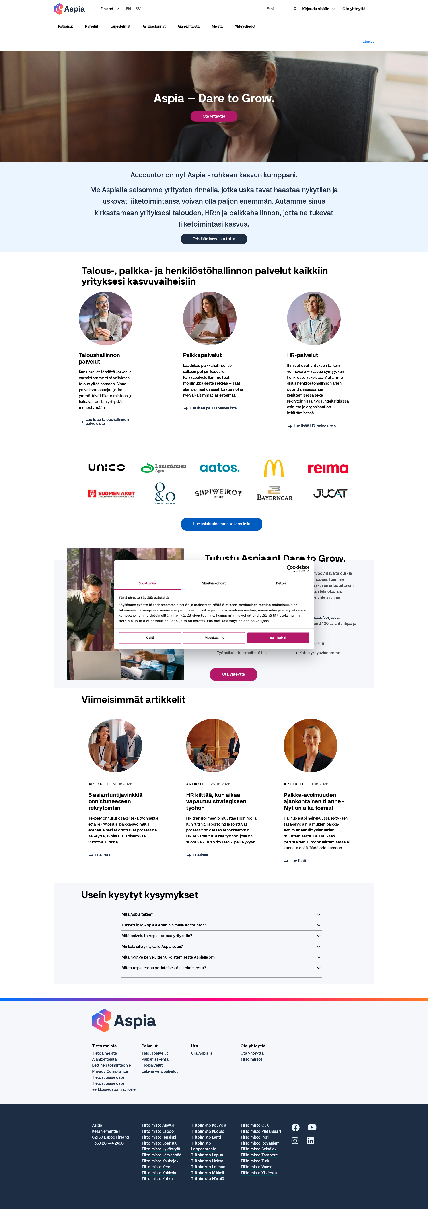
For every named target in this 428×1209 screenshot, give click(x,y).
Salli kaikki (278, 638)
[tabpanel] (110, 359)
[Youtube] (312, 1129)
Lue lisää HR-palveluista (315, 426)
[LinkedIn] (310, 1142)
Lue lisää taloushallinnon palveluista (107, 421)
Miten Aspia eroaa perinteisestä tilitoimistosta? (163, 967)
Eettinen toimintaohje (111, 1065)
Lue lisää (103, 855)
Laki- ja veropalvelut (160, 1071)
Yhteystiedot (245, 26)
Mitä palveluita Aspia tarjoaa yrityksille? (156, 935)
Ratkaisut (65, 26)
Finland (106, 8)
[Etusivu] (69, 9)
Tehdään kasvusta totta (214, 238)
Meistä (217, 26)
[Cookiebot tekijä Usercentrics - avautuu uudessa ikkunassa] (289, 568)
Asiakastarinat (154, 26)
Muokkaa (211, 638)
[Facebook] (296, 1129)
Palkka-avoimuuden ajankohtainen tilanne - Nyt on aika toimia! (314, 801)
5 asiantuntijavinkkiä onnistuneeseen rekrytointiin (115, 801)
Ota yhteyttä (354, 8)
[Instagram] (295, 1142)
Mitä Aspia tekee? (137, 914)
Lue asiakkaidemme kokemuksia (221, 523)
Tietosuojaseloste (108, 1077)
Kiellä (150, 638)
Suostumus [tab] (147, 583)
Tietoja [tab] (281, 583)
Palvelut (91, 26)
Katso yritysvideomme (319, 652)
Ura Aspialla (201, 1053)
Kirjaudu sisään (315, 8)
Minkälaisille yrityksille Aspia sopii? (152, 946)
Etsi (270, 8)
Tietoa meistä (104, 1053)
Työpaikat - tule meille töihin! (242, 652)
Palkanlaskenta (155, 1059)
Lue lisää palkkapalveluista (213, 408)
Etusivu (368, 41)
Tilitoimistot (251, 1059)
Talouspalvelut (155, 1053)
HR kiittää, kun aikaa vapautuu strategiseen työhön (216, 801)
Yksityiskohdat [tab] (214, 583)
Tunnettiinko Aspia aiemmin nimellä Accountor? (163, 925)
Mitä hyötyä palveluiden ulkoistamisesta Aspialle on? (168, 957)
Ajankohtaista (188, 26)
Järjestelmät (121, 26)
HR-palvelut (152, 1065)
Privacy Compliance (110, 1071)
